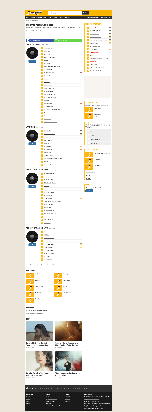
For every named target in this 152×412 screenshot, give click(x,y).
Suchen (85, 13)
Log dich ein (29, 310)
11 (44, 264)
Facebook (67, 396)
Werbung (28, 399)
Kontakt (28, 403)
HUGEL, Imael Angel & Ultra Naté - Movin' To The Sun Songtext (99, 396)
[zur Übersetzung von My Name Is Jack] (81, 149)
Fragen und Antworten (51, 399)
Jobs (27, 401)
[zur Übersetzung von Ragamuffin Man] (81, 146)
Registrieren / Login (106, 17)
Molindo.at (67, 399)
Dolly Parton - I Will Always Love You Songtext (95, 406)
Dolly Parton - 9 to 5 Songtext (91, 401)
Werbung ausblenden (93, 17)
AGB (54, 401)
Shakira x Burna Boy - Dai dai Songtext (93, 408)
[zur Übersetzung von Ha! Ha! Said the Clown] (81, 133)
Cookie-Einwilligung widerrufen (53, 406)
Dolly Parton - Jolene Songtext (91, 399)
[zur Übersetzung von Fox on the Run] (81, 130)
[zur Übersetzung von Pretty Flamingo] (81, 103)
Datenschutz (49, 401)
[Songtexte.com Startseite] (34, 13)
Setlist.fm (67, 401)
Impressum (48, 403)
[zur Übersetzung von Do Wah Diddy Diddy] (81, 72)
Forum (47, 396)
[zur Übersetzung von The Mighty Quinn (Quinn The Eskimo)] (110, 40)
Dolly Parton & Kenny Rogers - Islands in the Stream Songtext (99, 403)
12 (47, 264)
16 (53, 264)
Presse (28, 396)
